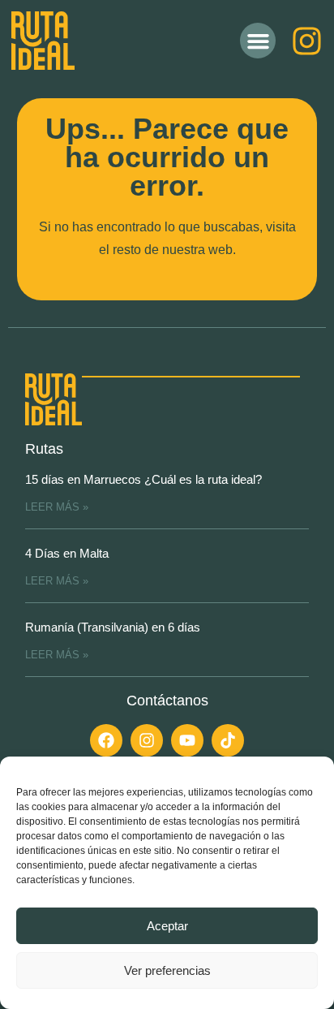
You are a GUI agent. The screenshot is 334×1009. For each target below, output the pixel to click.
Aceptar (167, 926)
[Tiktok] (228, 740)
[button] (258, 40)
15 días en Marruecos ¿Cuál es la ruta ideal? (143, 479)
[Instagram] (307, 41)
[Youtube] (187, 740)
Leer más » (56, 507)
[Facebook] (106, 740)
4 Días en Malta (67, 553)
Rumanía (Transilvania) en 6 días (112, 627)
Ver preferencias (167, 970)
